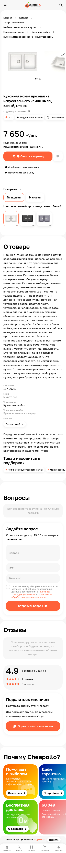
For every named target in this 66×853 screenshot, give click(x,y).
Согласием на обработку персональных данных (32, 595)
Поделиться (57, 117)
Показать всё (12, 424)
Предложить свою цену (21, 172)
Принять (54, 839)
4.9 (10, 117)
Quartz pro (10, 397)
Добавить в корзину (30, 156)
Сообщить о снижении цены (23, 167)
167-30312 (22, 111)
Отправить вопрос (30, 606)
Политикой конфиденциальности (31, 593)
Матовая (35, 197)
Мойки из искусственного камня (24, 469)
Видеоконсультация (31, 117)
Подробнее (39, 840)
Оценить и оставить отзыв (35, 726)
